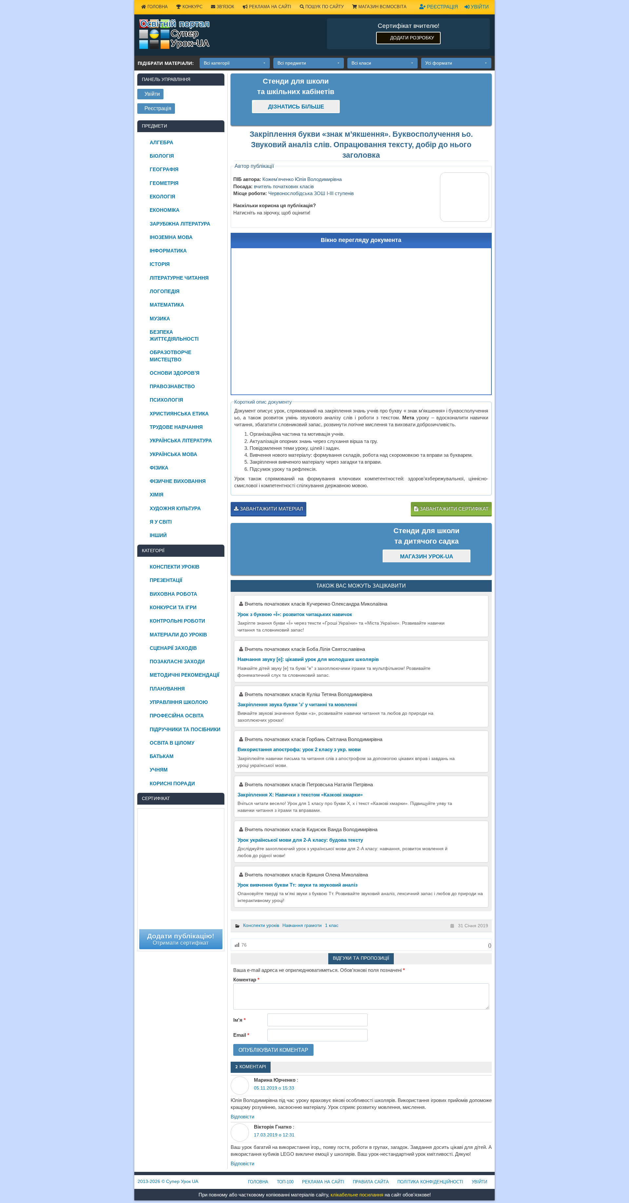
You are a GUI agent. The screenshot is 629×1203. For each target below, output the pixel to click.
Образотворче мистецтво (170, 356)
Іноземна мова (171, 237)
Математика (167, 305)
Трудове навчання (176, 427)
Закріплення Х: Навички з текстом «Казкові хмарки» (300, 794)
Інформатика (168, 250)
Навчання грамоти (302, 925)
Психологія (166, 400)
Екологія (162, 196)
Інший (158, 535)
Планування (167, 689)
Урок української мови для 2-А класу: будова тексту (300, 840)
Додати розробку (412, 37)
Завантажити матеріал (270, 508)
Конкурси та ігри (173, 607)
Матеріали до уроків (178, 634)
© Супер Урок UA (168, 1181)
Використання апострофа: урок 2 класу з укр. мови (299, 749)
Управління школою (179, 702)
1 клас (331, 925)
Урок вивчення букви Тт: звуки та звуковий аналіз (297, 885)
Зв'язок (224, 6)
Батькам (162, 756)
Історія (160, 264)
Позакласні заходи (177, 661)
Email (241, 1035)
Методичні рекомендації (184, 675)
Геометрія (164, 183)
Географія (164, 169)
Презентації (166, 580)
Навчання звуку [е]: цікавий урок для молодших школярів (308, 659)
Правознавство (172, 386)
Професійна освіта (177, 715)
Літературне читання (179, 278)
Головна (157, 6)
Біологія (162, 156)
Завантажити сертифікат (453, 508)
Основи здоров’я (175, 373)
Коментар (246, 979)
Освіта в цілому (172, 743)
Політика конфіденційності (430, 1181)
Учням (159, 769)
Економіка (165, 210)
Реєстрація (442, 7)
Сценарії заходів (173, 648)
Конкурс (191, 6)
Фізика (159, 468)
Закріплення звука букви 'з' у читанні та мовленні (297, 704)
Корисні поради (172, 783)
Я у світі (161, 522)
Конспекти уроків (261, 925)
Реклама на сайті (269, 6)
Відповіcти (242, 1116)
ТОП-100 (285, 1181)
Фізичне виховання (178, 481)
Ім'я (239, 1020)
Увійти (479, 7)
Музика (160, 318)
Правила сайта (371, 1181)
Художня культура (175, 508)
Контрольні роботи (177, 621)
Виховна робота (173, 594)
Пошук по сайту (324, 6)
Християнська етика (179, 413)
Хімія (156, 494)
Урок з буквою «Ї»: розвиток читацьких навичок (295, 614)
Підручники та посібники (185, 729)
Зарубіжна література (180, 224)
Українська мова (173, 454)
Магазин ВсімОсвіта (382, 6)
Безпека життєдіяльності (174, 335)
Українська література (181, 440)
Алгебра (161, 142)
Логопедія (165, 291)
